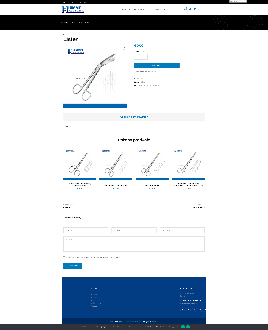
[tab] (134, 117)
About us (126, 9)
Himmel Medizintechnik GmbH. (133, 322)
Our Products (140, 9)
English (234, 1)
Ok (183, 327)
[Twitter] (72, 2)
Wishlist (94, 306)
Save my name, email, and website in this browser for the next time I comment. (93, 257)
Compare (154, 72)
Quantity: (139, 52)
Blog (166, 9)
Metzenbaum (152, 186)
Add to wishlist (141, 72)
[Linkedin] (85, 2)
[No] (265, 327)
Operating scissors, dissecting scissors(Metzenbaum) (80, 186)
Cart (92, 300)
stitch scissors (155, 85)
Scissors (79, 22)
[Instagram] (76, 2)
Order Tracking (96, 303)
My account (95, 294)
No (188, 327)
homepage (66, 22)
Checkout (94, 297)
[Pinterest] (200, 309)
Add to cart (157, 65)
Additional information (134, 117)
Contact (156, 9)
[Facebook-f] (182, 309)
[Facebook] (68, 2)
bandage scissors (143, 85)
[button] (124, 48)
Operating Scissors (116, 186)
